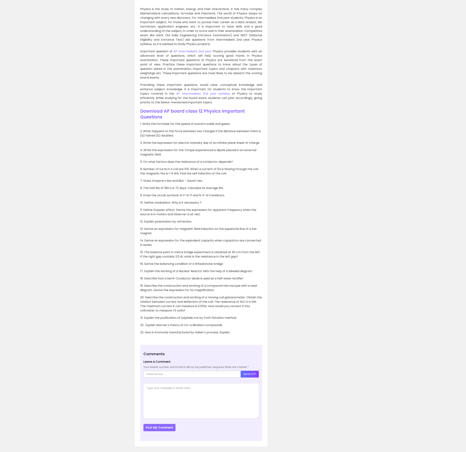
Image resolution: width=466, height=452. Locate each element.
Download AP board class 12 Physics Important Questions (192, 114)
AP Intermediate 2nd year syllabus (204, 93)
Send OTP (250, 374)
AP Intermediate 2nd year (192, 51)
